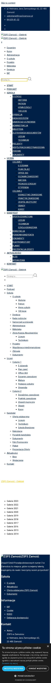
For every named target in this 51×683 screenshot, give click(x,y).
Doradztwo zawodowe (30, 195)
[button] (25, 676)
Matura (22, 180)
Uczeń (10, 158)
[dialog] (25, 663)
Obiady (21, 206)
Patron (22, 104)
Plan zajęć (24, 169)
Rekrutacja (18, 231)
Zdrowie (16, 151)
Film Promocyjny (21, 242)
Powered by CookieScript (25, 680)
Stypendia (23, 187)
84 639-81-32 (13, 19)
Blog (14, 257)
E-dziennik (23, 166)
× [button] (48, 646)
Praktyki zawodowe (28, 198)
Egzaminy (11, 47)
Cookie (10, 610)
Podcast (12, 89)
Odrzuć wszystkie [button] (38, 668)
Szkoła (11, 93)
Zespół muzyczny (27, 202)
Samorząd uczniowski (23, 122)
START (10, 85)
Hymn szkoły (25, 107)
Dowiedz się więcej (10, 663)
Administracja (13, 55)
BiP (8, 73)
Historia (22, 100)
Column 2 (17, 191)
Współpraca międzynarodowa (28, 147)
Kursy (9, 51)
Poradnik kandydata (23, 235)
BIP (8, 607)
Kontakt (11, 264)
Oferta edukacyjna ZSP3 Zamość (22, 590)
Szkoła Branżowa (27, 227)
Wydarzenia (18, 260)
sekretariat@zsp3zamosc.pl (20, 16)
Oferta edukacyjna (22, 216)
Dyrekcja (11, 69)
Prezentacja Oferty (23, 249)
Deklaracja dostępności (17, 617)
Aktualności (14, 253)
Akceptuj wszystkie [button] (13, 668)
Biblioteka (11, 66)
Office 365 (23, 173)
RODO (9, 614)
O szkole (11, 58)
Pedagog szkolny (27, 184)
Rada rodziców (20, 118)
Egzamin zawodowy (28, 176)
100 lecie (22, 111)
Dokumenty (18, 155)
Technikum (23, 140)
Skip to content (8, 3)
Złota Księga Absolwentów (26, 133)
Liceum (21, 136)
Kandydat (12, 213)
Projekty (10, 62)
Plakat (16, 246)
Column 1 (17, 162)
